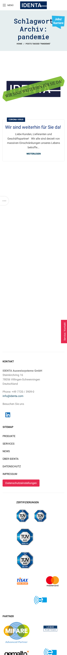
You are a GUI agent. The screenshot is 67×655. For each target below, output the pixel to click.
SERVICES (8, 443)
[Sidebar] (4, 200)
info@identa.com (13, 396)
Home (19, 44)
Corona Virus (16, 119)
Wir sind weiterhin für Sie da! (33, 127)
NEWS (6, 451)
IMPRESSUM (10, 474)
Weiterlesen (33, 154)
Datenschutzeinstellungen (21, 483)
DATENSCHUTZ (12, 466)
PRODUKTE (9, 436)
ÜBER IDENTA (11, 458)
